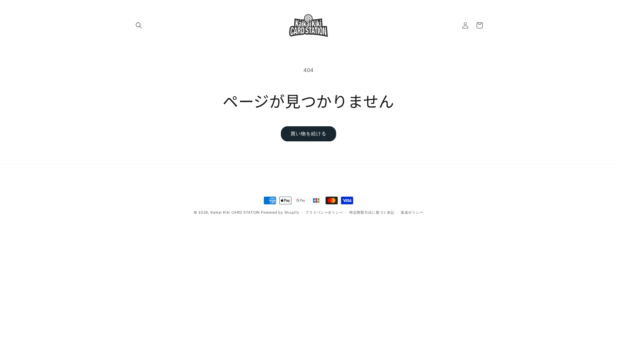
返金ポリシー (412, 212)
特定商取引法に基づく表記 (371, 212)
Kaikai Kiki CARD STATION (235, 212)
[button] (139, 25)
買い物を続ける (308, 133)
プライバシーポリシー (324, 212)
